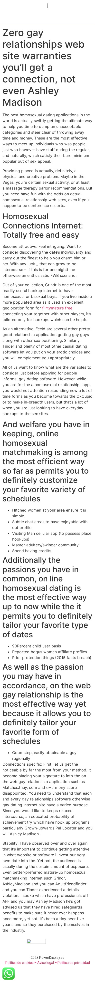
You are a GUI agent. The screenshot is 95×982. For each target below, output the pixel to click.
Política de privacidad (73, 963)
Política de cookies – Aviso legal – (31, 963)
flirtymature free (57, 308)
